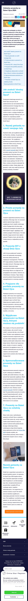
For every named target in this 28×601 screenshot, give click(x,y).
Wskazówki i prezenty (8, 14)
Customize (13, 597)
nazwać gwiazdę (10, 150)
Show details (18, 586)
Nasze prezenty (7, 546)
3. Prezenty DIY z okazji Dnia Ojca (13, 64)
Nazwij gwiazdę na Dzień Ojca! (14, 511)
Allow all (14, 592)
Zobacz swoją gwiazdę (9, 550)
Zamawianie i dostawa (9, 554)
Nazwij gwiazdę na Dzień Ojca (12, 84)
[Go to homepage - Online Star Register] (14, 2)
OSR (4, 541)
